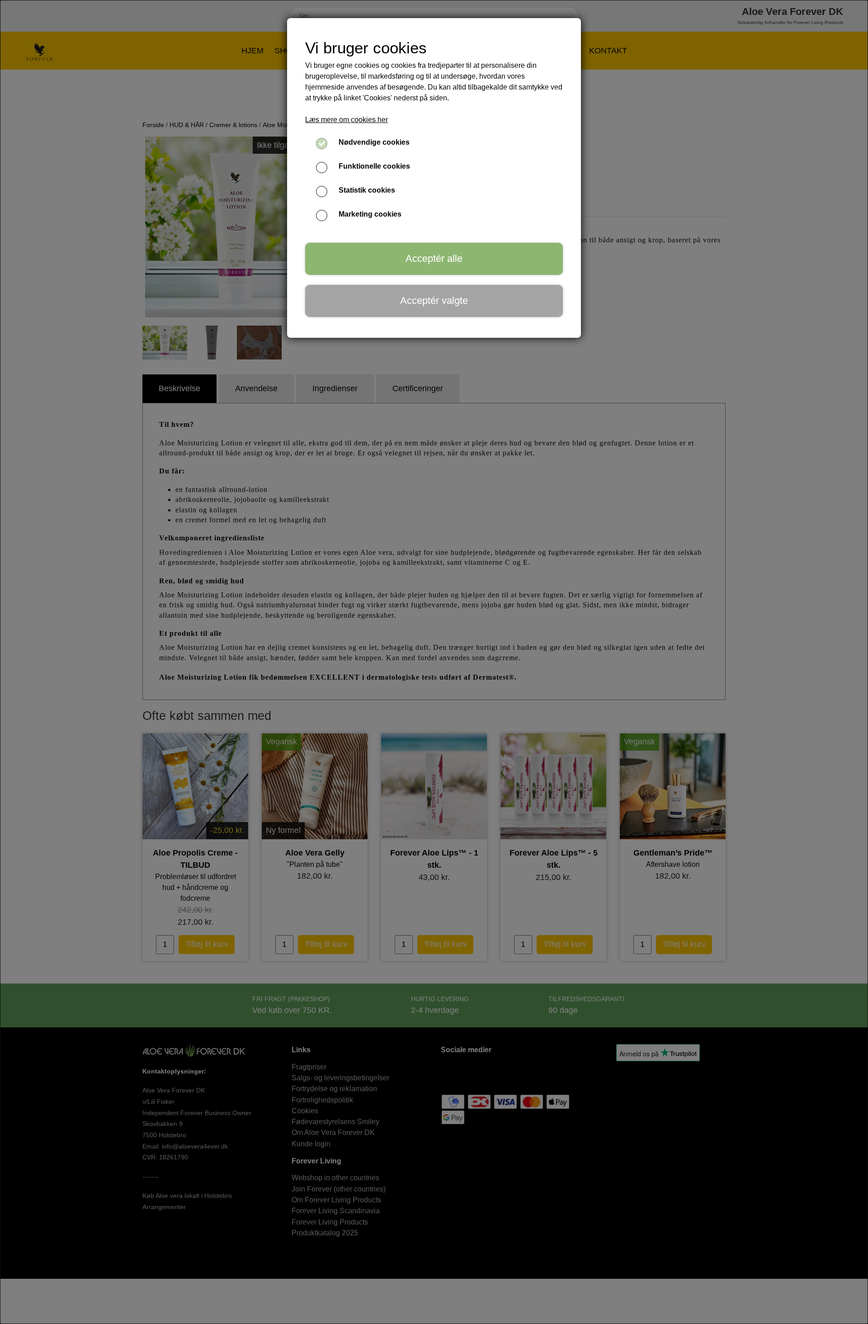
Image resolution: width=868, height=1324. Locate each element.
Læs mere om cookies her (346, 119)
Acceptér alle (434, 258)
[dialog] (434, 662)
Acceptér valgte (434, 300)
